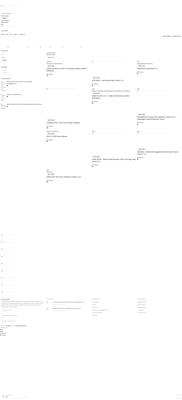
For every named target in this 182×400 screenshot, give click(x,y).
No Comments (62, 304)
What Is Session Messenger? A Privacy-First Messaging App (68, 302)
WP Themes (50, 74)
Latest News (141, 310)
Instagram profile (142, 302)
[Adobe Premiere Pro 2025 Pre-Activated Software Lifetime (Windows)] (3, 106)
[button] (51, 66)
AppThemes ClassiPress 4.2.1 (14, 94)
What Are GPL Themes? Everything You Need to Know (67, 308)
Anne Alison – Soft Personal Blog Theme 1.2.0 (108, 80)
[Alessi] (91, 266)
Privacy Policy (95, 302)
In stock (5, 72)
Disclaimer (94, 315)
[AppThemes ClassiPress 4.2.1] (3, 97)
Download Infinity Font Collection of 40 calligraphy (19, 81)
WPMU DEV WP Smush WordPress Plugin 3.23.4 (64, 177)
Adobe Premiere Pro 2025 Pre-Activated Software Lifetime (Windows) (24, 104)
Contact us (94, 307)
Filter (4, 60)
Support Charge (142, 307)
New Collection (141, 304)
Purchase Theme (142, 312)
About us (94, 304)
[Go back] (3, 39)
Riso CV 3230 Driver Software (57, 136)
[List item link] (22, 315)
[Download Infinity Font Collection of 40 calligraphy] (3, 86)
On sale (5, 70)
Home (48, 53)
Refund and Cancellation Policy (100, 310)
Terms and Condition (97, 312)
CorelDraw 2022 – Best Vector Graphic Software (63, 123)
